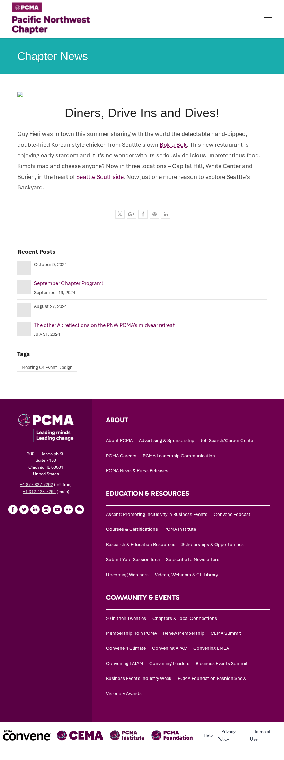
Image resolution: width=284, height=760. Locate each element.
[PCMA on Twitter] (24, 509)
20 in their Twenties (126, 618)
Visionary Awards (124, 694)
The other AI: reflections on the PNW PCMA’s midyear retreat (104, 325)
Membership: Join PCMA (131, 633)
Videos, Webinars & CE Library (186, 575)
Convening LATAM (124, 663)
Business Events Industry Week (138, 678)
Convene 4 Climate (126, 648)
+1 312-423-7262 (39, 491)
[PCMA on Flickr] (68, 509)
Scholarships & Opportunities (212, 544)
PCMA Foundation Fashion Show (212, 678)
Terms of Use (260, 735)
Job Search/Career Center (228, 440)
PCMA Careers (121, 456)
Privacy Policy (226, 735)
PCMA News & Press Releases (137, 471)
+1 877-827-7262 (36, 484)
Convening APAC (169, 648)
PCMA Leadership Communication (179, 456)
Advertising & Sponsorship (166, 440)
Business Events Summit (222, 663)
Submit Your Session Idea (133, 559)
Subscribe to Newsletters (192, 559)
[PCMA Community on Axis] (79, 509)
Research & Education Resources (140, 544)
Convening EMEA (211, 648)
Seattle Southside (99, 177)
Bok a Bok (173, 144)
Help (208, 735)
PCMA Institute (180, 529)
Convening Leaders (169, 663)
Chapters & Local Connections (184, 618)
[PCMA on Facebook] (13, 509)
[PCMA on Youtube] (57, 509)
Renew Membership (183, 633)
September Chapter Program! (69, 283)
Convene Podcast (232, 514)
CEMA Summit (226, 633)
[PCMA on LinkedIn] (35, 509)
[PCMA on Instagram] (46, 509)
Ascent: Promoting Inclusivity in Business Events (156, 514)
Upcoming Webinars (127, 575)
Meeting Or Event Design (47, 367)
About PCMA (119, 440)
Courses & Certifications (132, 529)
